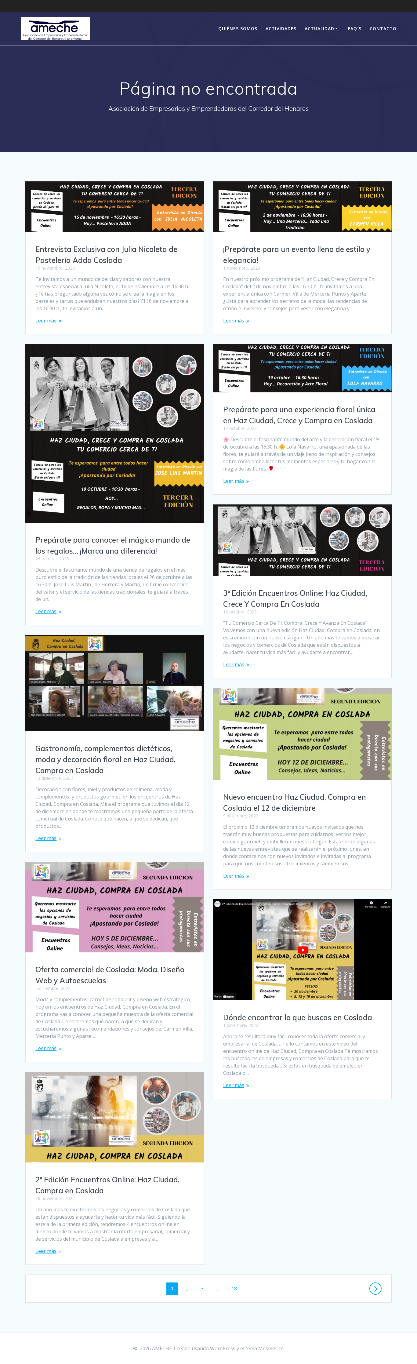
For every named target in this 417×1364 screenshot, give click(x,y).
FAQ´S (354, 28)
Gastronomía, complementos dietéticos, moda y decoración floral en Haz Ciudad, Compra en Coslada (105, 759)
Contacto (383, 28)
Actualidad (319, 28)
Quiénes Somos (237, 28)
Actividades (281, 28)
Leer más (45, 320)
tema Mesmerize (264, 1348)
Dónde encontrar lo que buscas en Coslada (297, 1017)
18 (236, 1288)
